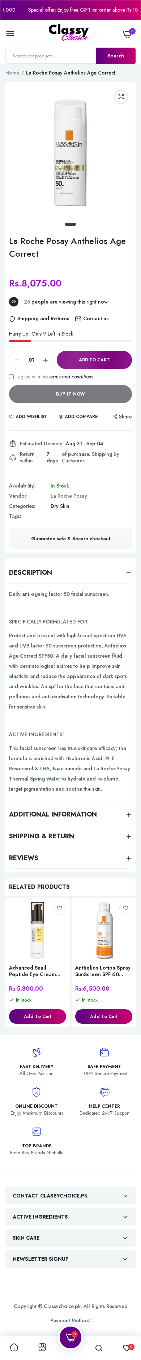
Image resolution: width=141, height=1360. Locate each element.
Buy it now (70, 394)
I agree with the (54, 376)
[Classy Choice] (69, 33)
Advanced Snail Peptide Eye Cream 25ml (32, 971)
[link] (59, 908)
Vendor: (18, 496)
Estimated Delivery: (42, 443)
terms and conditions (71, 376)
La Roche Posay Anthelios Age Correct (67, 247)
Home (12, 72)
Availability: (22, 485)
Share (125, 417)
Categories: (22, 506)
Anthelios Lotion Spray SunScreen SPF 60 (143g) (103, 971)
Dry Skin (60, 506)
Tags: (15, 516)
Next (127, 964)
